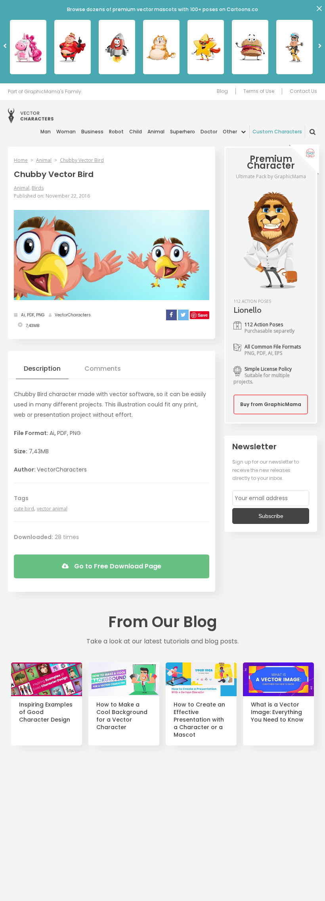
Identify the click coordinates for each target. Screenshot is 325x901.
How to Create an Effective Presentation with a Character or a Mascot (199, 719)
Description (42, 368)
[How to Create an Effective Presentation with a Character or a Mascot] (201, 679)
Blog (222, 91)
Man (45, 131)
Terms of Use (258, 91)
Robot (116, 131)
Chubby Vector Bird (82, 160)
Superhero (182, 131)
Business (92, 131)
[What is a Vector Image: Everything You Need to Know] (278, 679)
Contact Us (303, 91)
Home (21, 160)
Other (230, 131)
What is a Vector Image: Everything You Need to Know (277, 712)
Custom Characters (277, 131)
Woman (66, 131)
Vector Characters (31, 115)
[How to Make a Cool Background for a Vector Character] (123, 679)
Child (135, 131)
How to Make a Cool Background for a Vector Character (121, 716)
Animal (155, 131)
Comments (102, 368)
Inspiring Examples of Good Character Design (46, 712)
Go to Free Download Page (117, 566)
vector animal (52, 508)
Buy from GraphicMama (270, 404)
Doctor (209, 131)
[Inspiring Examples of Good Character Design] (46, 679)
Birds (38, 188)
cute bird (24, 508)
